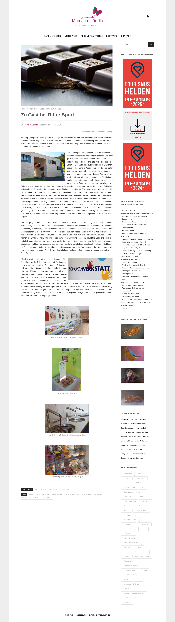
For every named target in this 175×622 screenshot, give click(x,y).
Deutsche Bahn (129, 487)
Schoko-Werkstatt (72, 494)
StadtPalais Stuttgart (131, 575)
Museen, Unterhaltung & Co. (47, 490)
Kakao (31, 494)
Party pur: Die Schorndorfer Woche (134, 454)
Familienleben (52, 36)
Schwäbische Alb (130, 570)
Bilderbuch (140, 483)
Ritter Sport (56, 494)
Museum (127, 547)
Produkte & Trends (92, 36)
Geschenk (145, 501)
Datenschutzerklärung (99, 615)
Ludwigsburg (128, 533)
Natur (126, 552)
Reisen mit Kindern (142, 556)
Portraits (112, 36)
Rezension (128, 561)
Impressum (81, 615)
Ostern (126, 556)
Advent (140, 474)
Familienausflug (130, 501)
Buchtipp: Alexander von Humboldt (134, 428)
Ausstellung (140, 478)
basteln (126, 483)
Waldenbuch (46, 498)
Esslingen (127, 497)
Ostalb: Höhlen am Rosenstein (132, 458)
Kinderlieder (128, 524)
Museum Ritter (42, 494)
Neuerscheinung (141, 552)
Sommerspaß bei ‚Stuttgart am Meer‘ (135, 432)
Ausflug (127, 478)
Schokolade (87, 494)
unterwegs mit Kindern (132, 584)
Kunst (143, 529)
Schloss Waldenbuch (131, 566)
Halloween (142, 506)
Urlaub (126, 589)
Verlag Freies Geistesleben (134, 593)
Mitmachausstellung (131, 543)
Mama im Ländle (31, 125)
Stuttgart (98, 494)
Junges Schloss (141, 510)
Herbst (126, 510)
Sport (145, 570)
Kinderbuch (128, 515)
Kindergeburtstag (130, 520)
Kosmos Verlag (129, 529)
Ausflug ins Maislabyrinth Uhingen (134, 424)
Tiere (138, 579)
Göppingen (128, 506)
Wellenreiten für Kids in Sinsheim (133, 419)
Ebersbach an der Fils (132, 492)
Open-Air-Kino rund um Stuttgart (133, 445)
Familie (140, 497)
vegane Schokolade (31, 498)
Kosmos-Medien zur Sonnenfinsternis (135, 437)
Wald (126, 598)
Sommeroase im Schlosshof (131, 449)
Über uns (69, 615)
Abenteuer (128, 474)
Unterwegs (71, 36)
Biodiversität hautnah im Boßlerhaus (134, 441)
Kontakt (126, 36)
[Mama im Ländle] (87, 15)
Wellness (127, 602)
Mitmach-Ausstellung (131, 538)
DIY (143, 487)
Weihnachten (139, 598)
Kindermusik (144, 524)
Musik (139, 547)
